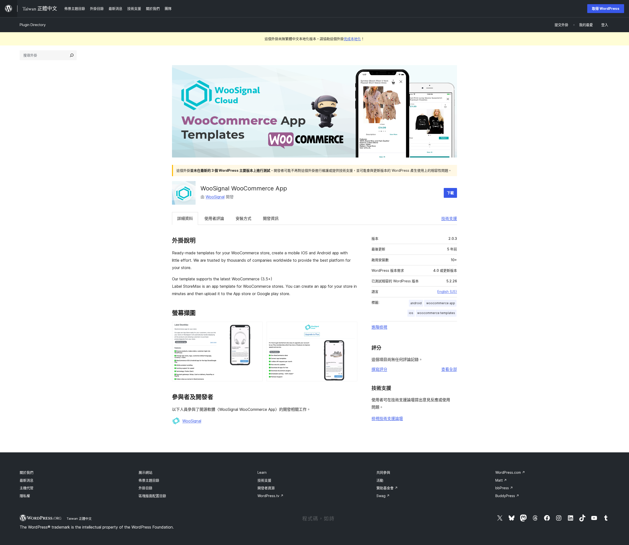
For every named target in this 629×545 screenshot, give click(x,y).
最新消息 (26, 480)
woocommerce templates (436, 313)
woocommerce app (440, 303)
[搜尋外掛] (72, 55)
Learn (262, 472)
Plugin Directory (33, 25)
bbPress (504, 488)
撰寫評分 (379, 369)
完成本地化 (352, 39)
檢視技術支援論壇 (387, 418)
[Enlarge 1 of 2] (256, 328)
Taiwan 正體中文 (79, 518)
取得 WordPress (605, 8)
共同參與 (383, 472)
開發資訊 (271, 218)
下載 (450, 193)
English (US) (447, 291)
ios (411, 313)
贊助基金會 (387, 488)
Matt (501, 480)
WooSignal (215, 196)
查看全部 (449, 369)
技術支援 (449, 218)
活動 (379, 480)
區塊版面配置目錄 (152, 496)
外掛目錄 (145, 488)
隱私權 (25, 496)
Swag (383, 496)
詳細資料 (185, 218)
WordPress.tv (270, 496)
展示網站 (145, 472)
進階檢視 (379, 327)
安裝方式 (243, 218)
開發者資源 (266, 488)
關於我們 (26, 472)
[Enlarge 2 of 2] (350, 328)
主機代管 (26, 488)
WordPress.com (510, 472)
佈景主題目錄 (149, 480)
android (416, 303)
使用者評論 (214, 218)
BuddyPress (507, 496)
